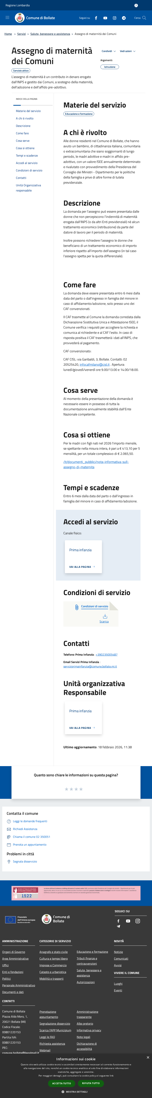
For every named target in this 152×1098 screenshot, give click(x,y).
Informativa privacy (89, 1030)
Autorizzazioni (86, 982)
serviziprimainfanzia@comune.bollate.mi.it (90, 666)
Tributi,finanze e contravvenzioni (87, 961)
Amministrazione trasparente (87, 1014)
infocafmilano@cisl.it (95, 364)
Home (8, 34)
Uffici (5, 965)
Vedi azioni (126, 51)
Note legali (83, 1037)
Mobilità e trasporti (51, 978)
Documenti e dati (13, 992)
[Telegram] (122, 17)
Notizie (118, 952)
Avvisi (118, 965)
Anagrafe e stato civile (53, 952)
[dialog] (76, 1076)
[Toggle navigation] (7, 17)
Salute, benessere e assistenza (50, 34)
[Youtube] (104, 17)
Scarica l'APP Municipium (55, 1030)
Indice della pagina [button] (26, 99)
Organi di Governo (13, 952)
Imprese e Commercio (53, 965)
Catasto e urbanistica (52, 972)
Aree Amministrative (15, 958)
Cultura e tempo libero (53, 958)
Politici (6, 978)
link (111, 1075)
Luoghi (118, 983)
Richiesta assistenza (52, 1043)
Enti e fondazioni (12, 972)
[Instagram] (113, 17)
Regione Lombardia (18, 5)
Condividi (107, 51)
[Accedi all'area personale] (136, 5)
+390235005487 (107, 654)
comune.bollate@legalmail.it (20, 1053)
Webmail (44, 1050)
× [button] (147, 1057)
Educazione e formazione (92, 951)
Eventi (118, 990)
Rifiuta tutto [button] (91, 1083)
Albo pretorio (85, 1023)
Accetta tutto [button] (61, 1083)
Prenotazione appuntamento (48, 1014)
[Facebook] (94, 17)
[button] (75, 1092)
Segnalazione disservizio (54, 1023)
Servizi (21, 34)
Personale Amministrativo (18, 985)
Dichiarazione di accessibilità (87, 1046)
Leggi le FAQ (47, 1037)
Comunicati (121, 958)
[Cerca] (144, 18)
